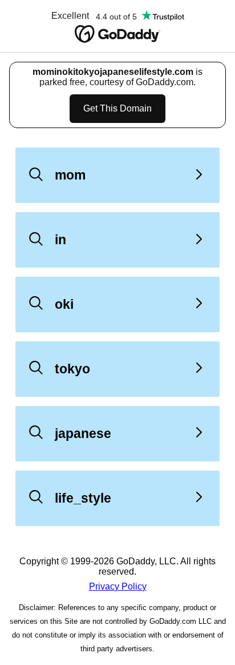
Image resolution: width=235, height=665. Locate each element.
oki (64, 304)
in (60, 239)
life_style (83, 498)
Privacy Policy (118, 586)
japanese (83, 433)
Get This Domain (117, 108)
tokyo (72, 368)
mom (70, 175)
